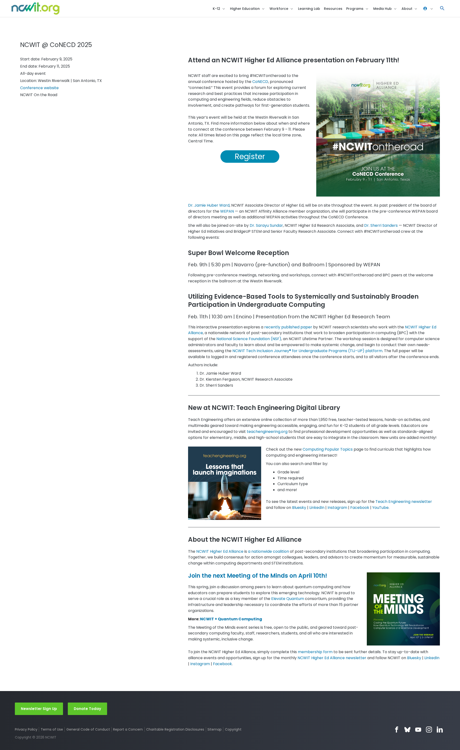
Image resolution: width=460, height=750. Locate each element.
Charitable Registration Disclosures (175, 729)
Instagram (337, 507)
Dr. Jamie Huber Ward (209, 205)
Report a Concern (128, 729)
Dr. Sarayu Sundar (266, 225)
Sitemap (214, 729)
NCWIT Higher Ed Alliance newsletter (332, 658)
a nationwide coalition (268, 551)
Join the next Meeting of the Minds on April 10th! (257, 576)
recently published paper (288, 327)
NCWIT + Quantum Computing (231, 619)
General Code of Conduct (88, 729)
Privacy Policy (26, 729)
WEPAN (227, 211)
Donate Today (87, 708)
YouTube (380, 507)
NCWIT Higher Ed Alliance (219, 551)
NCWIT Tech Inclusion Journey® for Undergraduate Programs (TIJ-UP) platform (307, 351)
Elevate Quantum (287, 598)
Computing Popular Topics (328, 449)
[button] (442, 8)
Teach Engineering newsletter (403, 501)
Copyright (233, 729)
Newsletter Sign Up (39, 708)
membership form (315, 652)
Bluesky (299, 507)
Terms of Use (52, 729)
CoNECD (260, 81)
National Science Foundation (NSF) (248, 339)
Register (250, 156)
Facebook (359, 507)
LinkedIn (316, 507)
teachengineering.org (267, 431)
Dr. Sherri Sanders (381, 225)
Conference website (39, 88)
